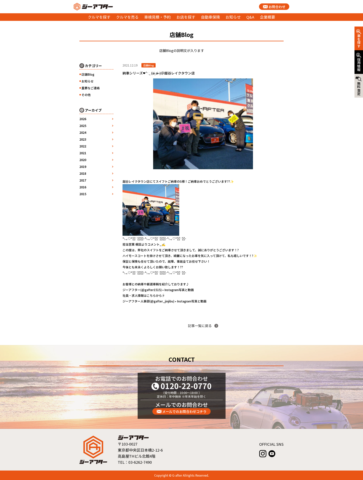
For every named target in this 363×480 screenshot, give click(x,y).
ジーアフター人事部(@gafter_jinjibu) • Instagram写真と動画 (164, 301)
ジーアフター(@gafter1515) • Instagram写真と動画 (158, 289)
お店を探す (185, 17)
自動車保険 (210, 17)
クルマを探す (99, 17)
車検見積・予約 (157, 17)
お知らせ (233, 17)
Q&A (250, 17)
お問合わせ (276, 6)
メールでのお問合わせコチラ (184, 411)
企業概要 (267, 17)
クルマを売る (127, 17)
